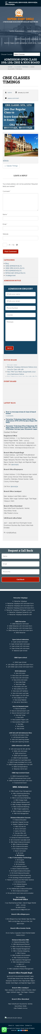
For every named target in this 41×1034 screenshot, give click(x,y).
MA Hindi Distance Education (20, 873)
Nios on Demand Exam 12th (20, 713)
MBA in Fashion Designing (21, 951)
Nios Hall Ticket (20, 715)
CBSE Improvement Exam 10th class (20, 780)
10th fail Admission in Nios (20, 735)
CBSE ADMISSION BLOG (13, 266)
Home (10, 67)
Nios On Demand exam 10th (20, 711)
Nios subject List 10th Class (20, 695)
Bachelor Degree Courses (20, 822)
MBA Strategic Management (21, 804)
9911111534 (32, 2)
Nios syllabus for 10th (20, 689)
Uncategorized (10, 275)
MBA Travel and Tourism (21, 957)
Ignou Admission (20, 831)
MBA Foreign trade (21, 800)
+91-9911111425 (20, 907)
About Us (11, 1025)
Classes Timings (21, 67)
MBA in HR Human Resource (21, 946)
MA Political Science (20, 884)
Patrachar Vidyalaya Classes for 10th (20, 612)
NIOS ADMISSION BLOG (13, 270)
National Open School (20, 650)
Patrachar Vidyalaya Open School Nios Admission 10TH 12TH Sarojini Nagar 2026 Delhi (22, 416)
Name (5, 214)
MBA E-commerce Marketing (21, 798)
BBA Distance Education (20, 844)
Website (5, 234)
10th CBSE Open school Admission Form (20, 664)
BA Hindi (20, 853)
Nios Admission (20, 673)
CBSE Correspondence (20, 766)
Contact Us (28, 1025)
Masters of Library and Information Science (20, 880)
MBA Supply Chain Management (21, 791)
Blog (7, 263)
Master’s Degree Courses (20, 824)
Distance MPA (20, 886)
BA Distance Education (20, 848)
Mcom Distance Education (20, 868)
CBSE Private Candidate (20, 758)
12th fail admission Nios (20, 737)
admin (10, 92)
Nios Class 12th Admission (20, 678)
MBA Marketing (21, 966)
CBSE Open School (20, 662)
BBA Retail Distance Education (20, 842)
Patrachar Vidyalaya (20, 601)
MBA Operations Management (21, 960)
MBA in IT (21, 964)
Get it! (9, 348)
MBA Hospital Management (21, 949)
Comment (7, 191)
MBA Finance (21, 953)
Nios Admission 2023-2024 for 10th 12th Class (23, 372)
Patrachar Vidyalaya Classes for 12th (20, 614)
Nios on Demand (20, 708)
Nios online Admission (20, 680)
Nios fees (20, 724)
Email (5, 224)
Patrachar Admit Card (20, 769)
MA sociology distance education (20, 877)
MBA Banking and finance (21, 944)
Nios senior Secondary (20, 702)
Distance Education (20, 820)
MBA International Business (21, 962)
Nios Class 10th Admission (20, 675)
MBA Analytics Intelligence (21, 811)
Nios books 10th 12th (20, 686)
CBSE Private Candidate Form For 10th (20, 764)
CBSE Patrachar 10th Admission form (20, 628)
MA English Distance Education (20, 871)
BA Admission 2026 (20, 835)
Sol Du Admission (20, 829)
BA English (20, 860)
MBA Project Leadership (21, 809)
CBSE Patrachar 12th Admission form (20, 626)
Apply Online (19, 1025)
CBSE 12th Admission (20, 755)
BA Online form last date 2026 (20, 840)
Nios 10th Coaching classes (20, 739)
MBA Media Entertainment (21, 802)
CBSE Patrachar (20, 632)
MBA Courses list (20, 826)
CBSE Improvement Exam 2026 (20, 778)
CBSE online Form (20, 753)
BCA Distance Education (20, 846)
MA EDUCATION (20, 882)
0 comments (9, 411)
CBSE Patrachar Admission (20, 624)
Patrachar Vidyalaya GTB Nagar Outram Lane (20, 610)
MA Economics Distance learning (20, 875)
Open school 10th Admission (20, 646)
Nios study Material (20, 700)
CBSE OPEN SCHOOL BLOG (14, 268)
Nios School (20, 728)
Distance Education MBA (21, 942)
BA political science (20, 866)
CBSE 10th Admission (20, 751)
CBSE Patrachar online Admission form (20, 630)
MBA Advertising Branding (21, 793)
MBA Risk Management (21, 813)
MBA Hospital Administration (21, 955)
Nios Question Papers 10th (20, 722)
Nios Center (20, 726)
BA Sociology (20, 862)
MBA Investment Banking (21, 806)
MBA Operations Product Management (21, 969)
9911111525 (22, 2)
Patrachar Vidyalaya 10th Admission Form (20, 603)
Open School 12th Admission (20, 648)
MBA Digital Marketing (21, 795)
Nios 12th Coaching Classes (20, 741)
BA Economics (20, 864)
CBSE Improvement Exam (20, 776)
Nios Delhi (20, 717)
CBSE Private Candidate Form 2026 (20, 762)
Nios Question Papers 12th (20, 719)
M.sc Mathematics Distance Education (20, 888)
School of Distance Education (20, 837)
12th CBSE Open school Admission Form (20, 667)
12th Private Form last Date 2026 (20, 760)
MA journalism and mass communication (20, 893)
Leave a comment (13, 98)
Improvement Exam (20, 783)
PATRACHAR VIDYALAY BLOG (15, 273)
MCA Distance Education (20, 891)
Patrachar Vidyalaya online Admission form (20, 608)
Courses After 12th (20, 833)
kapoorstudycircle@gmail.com (20, 909)
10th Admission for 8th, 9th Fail (20, 749)
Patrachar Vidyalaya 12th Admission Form (20, 605)
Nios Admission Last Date (20, 693)
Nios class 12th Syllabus (20, 691)
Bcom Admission (20, 851)
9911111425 (13, 2)
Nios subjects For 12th (20, 697)
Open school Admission (20, 642)
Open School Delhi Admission (20, 644)
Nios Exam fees (20, 684)
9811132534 (10, 4)
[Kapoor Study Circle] (20, 16)
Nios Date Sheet (20, 682)
